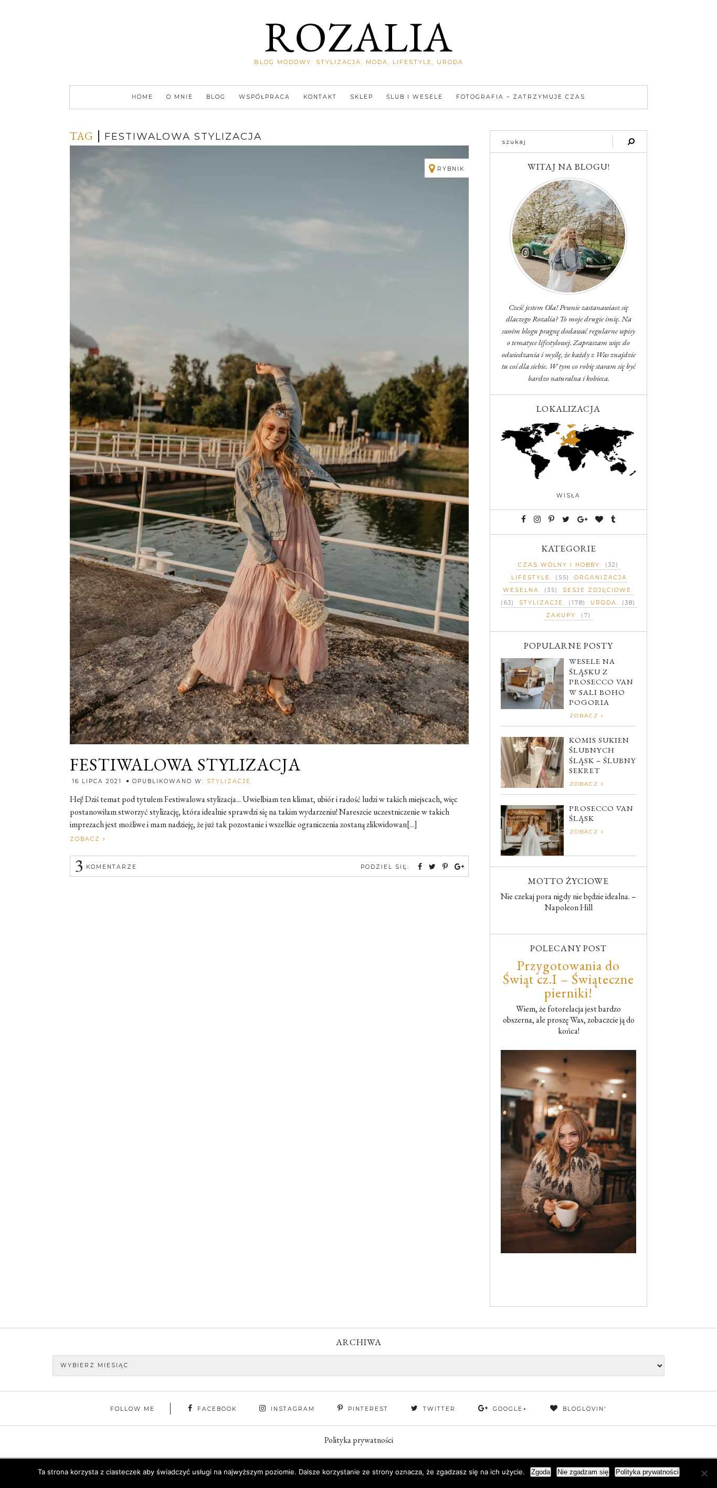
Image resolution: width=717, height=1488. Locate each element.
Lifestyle (530, 577)
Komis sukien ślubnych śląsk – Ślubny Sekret (602, 755)
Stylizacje (229, 781)
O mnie (179, 96)
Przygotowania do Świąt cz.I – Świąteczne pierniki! (568, 979)
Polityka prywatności (358, 1439)
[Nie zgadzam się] (704, 1473)
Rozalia (358, 36)
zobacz (86, 839)
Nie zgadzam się (582, 1472)
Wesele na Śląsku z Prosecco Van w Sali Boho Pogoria (601, 681)
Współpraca (264, 96)
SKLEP (361, 96)
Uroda (604, 602)
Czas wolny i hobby (559, 564)
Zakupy (561, 615)
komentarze (106, 866)
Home (142, 96)
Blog (216, 96)
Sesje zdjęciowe (597, 590)
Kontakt (320, 96)
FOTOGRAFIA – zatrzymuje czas (520, 96)
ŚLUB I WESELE (414, 96)
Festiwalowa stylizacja (185, 765)
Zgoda (540, 1472)
